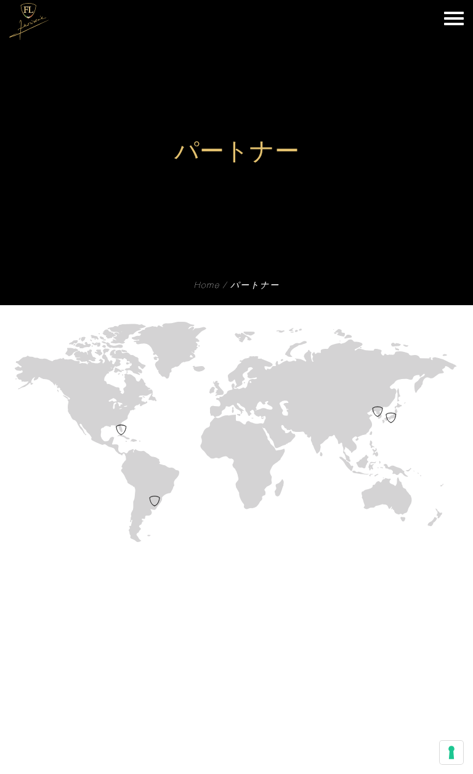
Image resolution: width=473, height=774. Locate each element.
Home (207, 286)
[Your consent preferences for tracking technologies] (451, 752)
